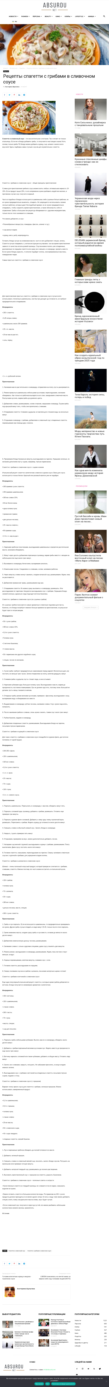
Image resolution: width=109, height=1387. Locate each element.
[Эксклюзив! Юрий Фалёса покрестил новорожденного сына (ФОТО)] (44, 1343)
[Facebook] (77, 1369)
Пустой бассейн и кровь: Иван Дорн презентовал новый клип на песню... (90, 519)
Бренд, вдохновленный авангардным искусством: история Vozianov (89, 319)
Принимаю (39, 1384)
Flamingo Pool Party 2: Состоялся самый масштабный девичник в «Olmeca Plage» (60, 1321)
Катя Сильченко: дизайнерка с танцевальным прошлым (90, 123)
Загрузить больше (90, 607)
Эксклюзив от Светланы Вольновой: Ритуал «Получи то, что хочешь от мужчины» (60, 1332)
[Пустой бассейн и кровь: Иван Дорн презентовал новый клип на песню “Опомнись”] (91, 502)
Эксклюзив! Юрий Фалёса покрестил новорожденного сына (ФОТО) (59, 1342)
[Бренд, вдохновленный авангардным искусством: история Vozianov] (91, 301)
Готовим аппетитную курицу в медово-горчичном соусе (16, 1278)
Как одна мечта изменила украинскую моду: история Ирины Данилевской (89, 473)
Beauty (48, 16)
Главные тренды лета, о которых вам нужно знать (88, 280)
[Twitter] (100, 1369)
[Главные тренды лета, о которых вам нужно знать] (91, 265)
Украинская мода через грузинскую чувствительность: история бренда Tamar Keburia (89, 202)
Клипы (67, 16)
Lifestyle (79, 16)
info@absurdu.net (49, 1370)
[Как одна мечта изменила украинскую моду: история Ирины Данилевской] (91, 456)
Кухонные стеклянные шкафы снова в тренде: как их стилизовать (91, 162)
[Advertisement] (36, 166)
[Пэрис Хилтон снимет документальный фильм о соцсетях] (91, 580)
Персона (36, 16)
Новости (12, 16)
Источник (5, 1213)
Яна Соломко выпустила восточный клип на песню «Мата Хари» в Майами (89, 558)
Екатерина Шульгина (12, 86)
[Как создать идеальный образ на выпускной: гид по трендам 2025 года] (91, 341)
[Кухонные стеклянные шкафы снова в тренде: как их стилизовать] (91, 145)
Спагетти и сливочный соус (17, 1251)
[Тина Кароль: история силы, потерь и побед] (91, 380)
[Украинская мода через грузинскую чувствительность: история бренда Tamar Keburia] (91, 184)
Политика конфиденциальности (63, 1384)
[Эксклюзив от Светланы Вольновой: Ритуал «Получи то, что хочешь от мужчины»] (44, 1332)
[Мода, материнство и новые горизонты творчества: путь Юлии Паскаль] (91, 417)
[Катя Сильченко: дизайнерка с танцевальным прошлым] (91, 109)
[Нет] (106, 1381)
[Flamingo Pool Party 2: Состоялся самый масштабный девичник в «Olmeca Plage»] (44, 1322)
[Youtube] (77, 1375)
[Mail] (88, 1369)
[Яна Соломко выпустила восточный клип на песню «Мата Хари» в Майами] (91, 541)
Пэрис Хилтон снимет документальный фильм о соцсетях (89, 597)
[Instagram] (82, 1369)
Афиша (91, 16)
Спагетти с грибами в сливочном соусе (39, 1251)
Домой (5, 68)
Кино (58, 16)
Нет (47, 1384)
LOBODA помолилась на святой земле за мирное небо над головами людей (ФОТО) (54, 1278)
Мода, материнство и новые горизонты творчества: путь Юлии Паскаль (89, 434)
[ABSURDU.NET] (54, 7)
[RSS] (94, 1369)
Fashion (24, 16)
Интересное (13, 68)
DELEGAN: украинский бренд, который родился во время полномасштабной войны (90, 243)
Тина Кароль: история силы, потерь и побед (90, 396)
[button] (104, 17)
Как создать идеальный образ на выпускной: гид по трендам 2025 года (89, 358)
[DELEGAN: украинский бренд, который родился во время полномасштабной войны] (91, 226)
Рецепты (22, 68)
